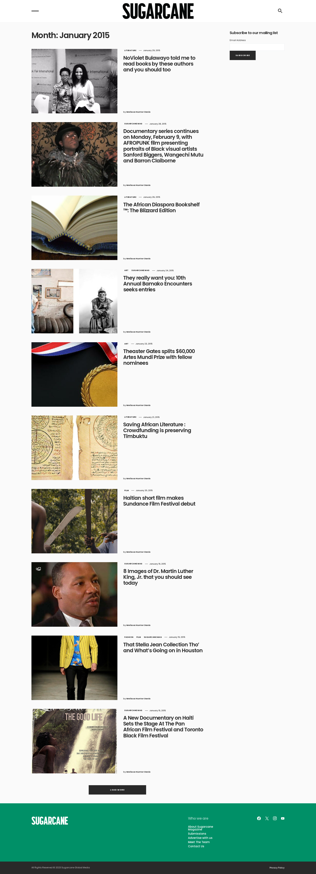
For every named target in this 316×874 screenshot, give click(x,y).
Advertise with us (200, 837)
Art (126, 270)
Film (126, 490)
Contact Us (196, 846)
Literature (130, 50)
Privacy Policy (277, 868)
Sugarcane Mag (133, 123)
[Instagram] (275, 818)
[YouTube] (283, 818)
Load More (117, 789)
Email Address (238, 40)
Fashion (128, 637)
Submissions (197, 833)
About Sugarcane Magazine (200, 828)
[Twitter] (267, 818)
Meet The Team (199, 842)
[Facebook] (259, 818)
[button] (35, 11)
